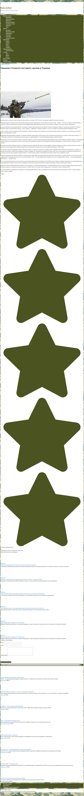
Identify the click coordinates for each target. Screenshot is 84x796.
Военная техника (7, 16)
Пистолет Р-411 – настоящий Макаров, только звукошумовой (16, 749)
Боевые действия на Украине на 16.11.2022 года (12, 622)
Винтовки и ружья (10, 31)
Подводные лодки (10, 23)
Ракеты (8, 46)
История (5, 52)
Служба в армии (7, 61)
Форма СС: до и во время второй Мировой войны (13, 778)
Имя (2, 642)
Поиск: (2, 13)
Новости (5, 60)
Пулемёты (8, 36)
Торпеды (8, 47)
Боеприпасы (6, 39)
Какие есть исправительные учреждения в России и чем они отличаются (18, 565)
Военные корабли (10, 22)
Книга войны (6, 8)
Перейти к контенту (5, 1)
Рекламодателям (7, 784)
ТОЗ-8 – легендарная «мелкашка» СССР (10, 720)
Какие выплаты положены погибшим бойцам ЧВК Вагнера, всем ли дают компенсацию (22, 593)
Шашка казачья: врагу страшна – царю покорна (12, 677)
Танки (7, 27)
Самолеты (8, 25)
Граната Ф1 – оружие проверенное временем (12, 706)
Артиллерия (8, 17)
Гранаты (8, 42)
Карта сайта (6, 785)
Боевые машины (10, 19)
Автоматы (8, 30)
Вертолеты (8, 20)
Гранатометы (9, 33)
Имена (7, 55)
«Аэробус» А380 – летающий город (9, 763)
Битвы (7, 57)
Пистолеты (8, 34)
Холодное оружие (10, 38)
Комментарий (4, 655)
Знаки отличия (6, 58)
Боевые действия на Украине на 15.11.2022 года (12, 637)
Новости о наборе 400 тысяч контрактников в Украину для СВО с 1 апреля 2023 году (21, 579)
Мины (7, 44)
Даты (7, 53)
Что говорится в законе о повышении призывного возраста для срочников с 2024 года (22, 608)
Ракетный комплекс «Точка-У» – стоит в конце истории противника (17, 691)
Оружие (5, 28)
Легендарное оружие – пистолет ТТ (9, 735)
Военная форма (9, 50)
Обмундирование (7, 49)
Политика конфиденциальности (11, 787)
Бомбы (7, 41)
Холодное (3, 680)
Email (2, 645)
